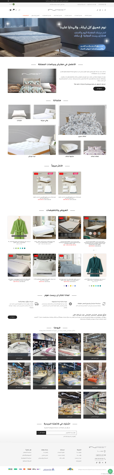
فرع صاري (44, 387)
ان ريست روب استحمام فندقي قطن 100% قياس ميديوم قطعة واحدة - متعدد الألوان (94, 280)
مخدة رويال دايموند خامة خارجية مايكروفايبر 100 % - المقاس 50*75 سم (44, 280)
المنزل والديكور (35, 15)
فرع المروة (95, 387)
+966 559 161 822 (99, 458)
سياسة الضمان (27, 452)
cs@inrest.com (90, 4)
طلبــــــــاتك (62, 458)
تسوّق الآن (12, 317)
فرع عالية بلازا (19, 387)
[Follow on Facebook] (105, 10)
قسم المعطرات (46, 15)
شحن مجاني (45, 455)
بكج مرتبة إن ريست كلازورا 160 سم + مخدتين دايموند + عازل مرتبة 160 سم (69, 198)
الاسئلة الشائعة (81, 4)
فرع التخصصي (95, 416)
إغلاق (105, 1)
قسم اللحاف (88, 15)
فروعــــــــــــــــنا (100, 451)
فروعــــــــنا (79, 452)
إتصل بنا (46, 452)
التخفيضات (26, 15)
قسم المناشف (58, 15)
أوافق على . (69, 436)
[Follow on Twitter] (102, 10)
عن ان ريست (78, 458)
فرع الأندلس (70, 358)
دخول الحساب (61, 452)
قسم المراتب (68, 15)
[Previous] (112, 37)
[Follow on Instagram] (100, 10)
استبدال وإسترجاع (43, 458)
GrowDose (103, 469)
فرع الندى (69, 387)
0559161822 (101, 4)
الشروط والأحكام (67, 436)
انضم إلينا (78, 461)
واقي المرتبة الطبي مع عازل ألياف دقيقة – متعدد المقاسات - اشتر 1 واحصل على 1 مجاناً (44, 242)
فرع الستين (44, 358)
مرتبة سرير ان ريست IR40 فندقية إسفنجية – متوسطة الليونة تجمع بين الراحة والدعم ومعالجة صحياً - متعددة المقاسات (69, 242)
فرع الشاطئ (19, 358)
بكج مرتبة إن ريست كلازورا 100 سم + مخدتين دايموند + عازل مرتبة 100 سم (44, 198)
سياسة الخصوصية (26, 458)
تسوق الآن (99, 88)
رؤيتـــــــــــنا (79, 455)
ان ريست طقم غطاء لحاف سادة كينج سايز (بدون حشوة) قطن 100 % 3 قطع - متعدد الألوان (69, 280)
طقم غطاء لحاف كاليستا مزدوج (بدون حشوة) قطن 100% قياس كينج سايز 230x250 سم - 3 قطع (19, 280)
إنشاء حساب (61, 455)
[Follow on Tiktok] (97, 10)
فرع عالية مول (94, 358)
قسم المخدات (78, 15)
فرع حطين (69, 416)
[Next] (1, 37)
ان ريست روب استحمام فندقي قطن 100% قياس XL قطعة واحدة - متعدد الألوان (19, 242)
